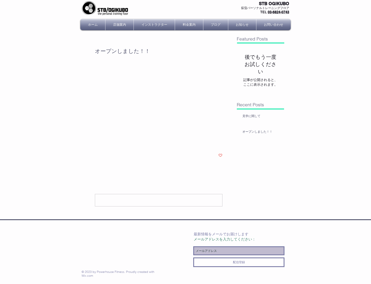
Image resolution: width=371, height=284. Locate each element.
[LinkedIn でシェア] (118, 142)
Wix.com (87, 276)
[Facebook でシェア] (97, 142)
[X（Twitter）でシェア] (107, 142)
